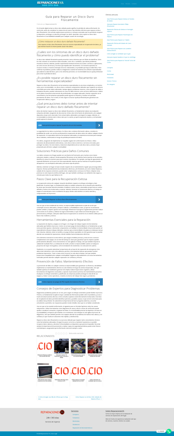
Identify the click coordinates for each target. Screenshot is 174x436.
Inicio (122, 4)
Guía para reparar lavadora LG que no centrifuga (121, 57)
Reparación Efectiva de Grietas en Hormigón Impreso (120, 30)
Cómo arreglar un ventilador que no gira (118, 54)
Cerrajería (110, 67)
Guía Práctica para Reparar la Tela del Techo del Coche (121, 61)
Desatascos (76, 424)
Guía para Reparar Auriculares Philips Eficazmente (118, 25)
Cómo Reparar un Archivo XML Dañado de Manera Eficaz (88, 398)
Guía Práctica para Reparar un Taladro (118, 40)
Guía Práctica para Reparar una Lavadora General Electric (119, 49)
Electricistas (76, 421)
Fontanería (110, 78)
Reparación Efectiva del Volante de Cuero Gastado (119, 44)
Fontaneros (76, 418)
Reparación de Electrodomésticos (82, 428)
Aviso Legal (54, 433)
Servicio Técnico (112, 81)
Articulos (127, 4)
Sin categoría (111, 84)
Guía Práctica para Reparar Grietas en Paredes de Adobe (120, 20)
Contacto (134, 4)
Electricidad (110, 74)
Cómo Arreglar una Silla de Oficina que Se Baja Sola (53, 398)
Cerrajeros (76, 414)
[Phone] (168, 431)
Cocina (109, 71)
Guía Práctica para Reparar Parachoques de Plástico (120, 35)
